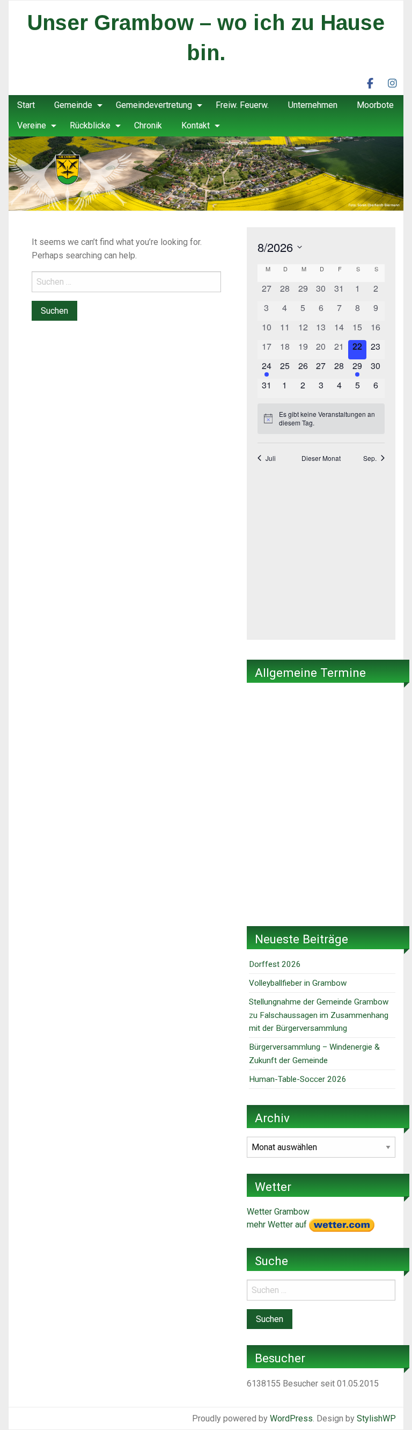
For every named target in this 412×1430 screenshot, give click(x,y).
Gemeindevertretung (154, 105)
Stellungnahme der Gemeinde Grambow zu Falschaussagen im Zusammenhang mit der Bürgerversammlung (318, 1015)
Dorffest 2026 (275, 964)
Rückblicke (90, 125)
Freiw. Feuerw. (242, 105)
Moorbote (375, 105)
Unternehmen (312, 105)
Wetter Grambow (278, 1212)
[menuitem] (26, 105)
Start (26, 105)
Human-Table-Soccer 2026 (298, 1079)
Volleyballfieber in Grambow (298, 983)
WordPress (291, 1418)
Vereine (31, 125)
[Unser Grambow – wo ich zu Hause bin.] (206, 173)
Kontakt (195, 125)
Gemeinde (73, 105)
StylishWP (376, 1418)
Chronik (148, 125)
